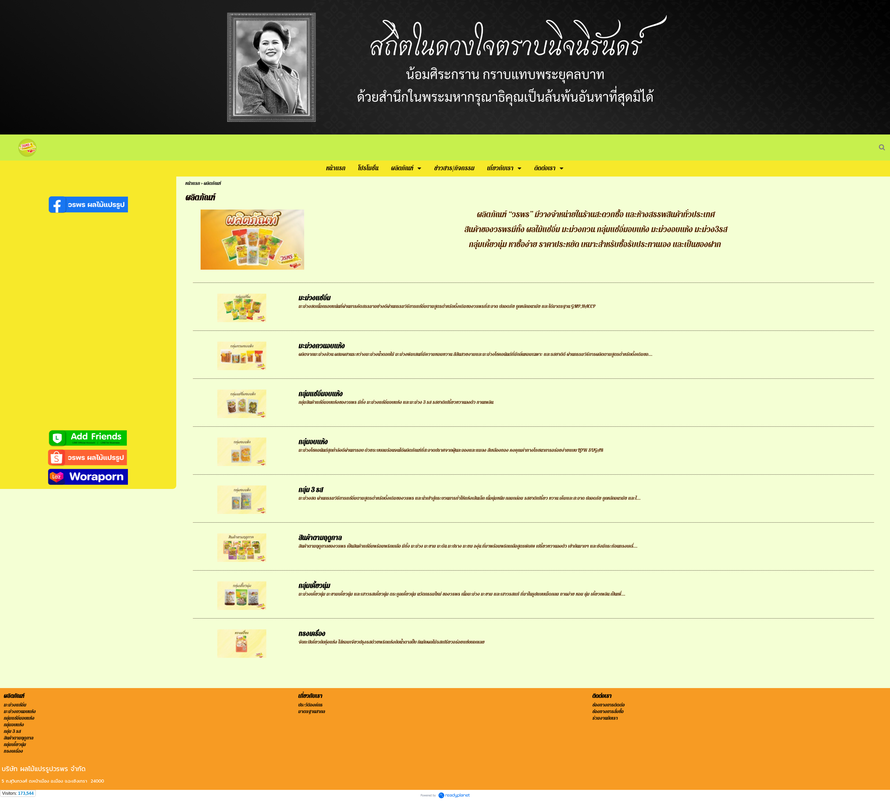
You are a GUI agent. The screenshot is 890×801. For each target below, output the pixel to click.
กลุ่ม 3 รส (311, 490)
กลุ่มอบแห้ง (313, 442)
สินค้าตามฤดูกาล (320, 538)
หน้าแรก (192, 183)
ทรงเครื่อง (312, 634)
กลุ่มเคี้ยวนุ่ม (314, 586)
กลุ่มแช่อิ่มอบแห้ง (321, 394)
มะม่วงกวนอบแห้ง (322, 346)
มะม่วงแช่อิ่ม (315, 298)
